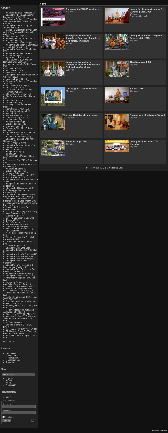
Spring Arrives (12, 154)
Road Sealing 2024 (14, 47)
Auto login (9, 417)
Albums (5, 7)
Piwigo (164, 430)
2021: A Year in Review (16, 94)
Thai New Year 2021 (15, 100)
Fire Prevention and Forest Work (20, 96)
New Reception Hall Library (18, 175)
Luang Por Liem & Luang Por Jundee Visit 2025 (17, 26)
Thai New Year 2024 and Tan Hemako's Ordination (17, 61)
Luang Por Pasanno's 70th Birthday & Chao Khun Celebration (20, 133)
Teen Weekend (13, 126)
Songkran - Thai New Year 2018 (20, 241)
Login (8, 397)
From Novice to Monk (15, 109)
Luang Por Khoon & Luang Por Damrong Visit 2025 (18, 16)
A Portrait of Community (16, 137)
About (8, 383)
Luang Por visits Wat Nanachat (19, 256)
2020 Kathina (12, 102)
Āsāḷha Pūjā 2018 (14, 177)
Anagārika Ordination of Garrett (20, 45)
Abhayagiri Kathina (14, 169)
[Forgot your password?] (32, 421)
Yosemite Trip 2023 (14, 73)
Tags (8, 378)
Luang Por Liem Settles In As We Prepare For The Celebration (19, 195)
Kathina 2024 (12, 40)
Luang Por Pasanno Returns (19, 145)
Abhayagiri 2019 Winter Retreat (20, 156)
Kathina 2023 (12, 68)
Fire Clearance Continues (17, 229)
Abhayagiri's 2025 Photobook (19, 13)
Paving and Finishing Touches (19, 211)
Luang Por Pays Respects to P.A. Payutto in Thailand (19, 270)
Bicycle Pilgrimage (14, 124)
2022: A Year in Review (16, 90)
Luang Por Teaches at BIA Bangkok (21, 250)
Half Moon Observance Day (18, 286)
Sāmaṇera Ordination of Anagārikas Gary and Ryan (15, 283)
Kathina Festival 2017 (15, 323)
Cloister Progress (13, 216)
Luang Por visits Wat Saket (18, 258)
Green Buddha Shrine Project (19, 43)
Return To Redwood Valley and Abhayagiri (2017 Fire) (18, 311)
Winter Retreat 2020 (15, 115)
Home (43, 3)
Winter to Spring (13, 113)
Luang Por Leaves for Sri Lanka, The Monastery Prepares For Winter (19, 277)
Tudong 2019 (12, 147)
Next (114, 168)
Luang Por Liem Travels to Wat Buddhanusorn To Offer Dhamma (18, 200)
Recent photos (12, 356)
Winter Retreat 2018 (15, 224)
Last (120, 168)
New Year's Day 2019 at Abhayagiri (21, 160)
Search (9, 381)
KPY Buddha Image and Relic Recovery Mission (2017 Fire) (18, 289)
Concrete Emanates (15, 226)
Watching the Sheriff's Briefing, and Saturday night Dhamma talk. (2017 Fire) (20, 318)
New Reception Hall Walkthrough (21, 233)
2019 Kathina (12, 120)
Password (6, 410)
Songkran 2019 (13, 152)
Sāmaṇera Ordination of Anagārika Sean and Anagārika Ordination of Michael (20, 21)
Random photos (13, 360)
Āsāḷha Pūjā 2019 (14, 143)
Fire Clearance (12, 149)
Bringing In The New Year (17, 273)
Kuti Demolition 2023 (15, 85)
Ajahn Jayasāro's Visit (16, 58)
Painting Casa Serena (16, 111)
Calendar (10, 362)
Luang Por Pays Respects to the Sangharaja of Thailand (19, 266)
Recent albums (13, 358)
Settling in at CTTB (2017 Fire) (19, 329)
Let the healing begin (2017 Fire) (20, 293)
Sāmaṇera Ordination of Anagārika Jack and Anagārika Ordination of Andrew (20, 32)
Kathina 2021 (12, 92)
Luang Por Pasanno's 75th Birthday (22, 49)
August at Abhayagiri (15, 173)
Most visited (11, 353)
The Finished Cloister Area (18, 188)
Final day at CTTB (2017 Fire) (19, 314)
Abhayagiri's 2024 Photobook (19, 38)
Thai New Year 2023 (15, 87)
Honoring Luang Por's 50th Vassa (21, 64)
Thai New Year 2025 (15, 36)
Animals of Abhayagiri (15, 122)
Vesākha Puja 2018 (14, 214)
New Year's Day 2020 (15, 117)
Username (7, 404)
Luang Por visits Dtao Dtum (18, 248)
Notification (11, 385)
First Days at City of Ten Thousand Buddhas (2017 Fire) (19, 332)
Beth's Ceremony (13, 222)
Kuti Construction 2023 (16, 70)
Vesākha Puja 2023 (14, 79)
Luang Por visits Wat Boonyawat (20, 254)
